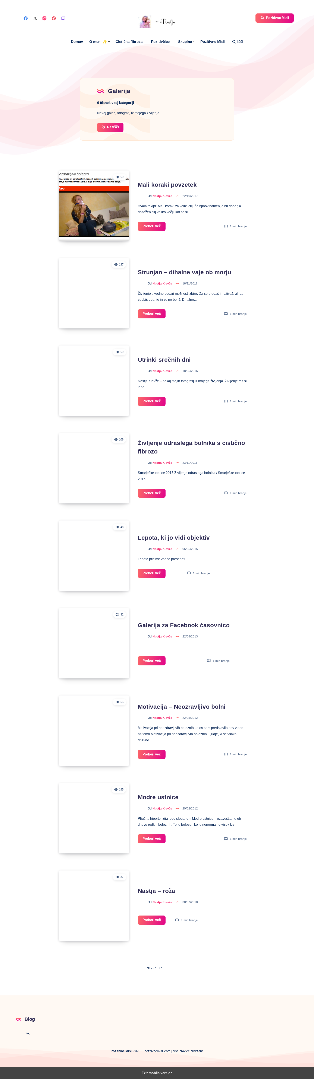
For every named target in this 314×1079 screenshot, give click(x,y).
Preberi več (154, 227)
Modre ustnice (158, 797)
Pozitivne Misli (212, 42)
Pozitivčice (160, 42)
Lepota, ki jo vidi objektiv (174, 537)
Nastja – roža (156, 891)
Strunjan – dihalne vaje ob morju (184, 272)
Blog (28, 1033)
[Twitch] (63, 18)
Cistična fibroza (129, 42)
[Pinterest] (54, 18)
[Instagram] (44, 18)
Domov (77, 42)
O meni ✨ (98, 42)
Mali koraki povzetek (167, 184)
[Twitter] (35, 18)
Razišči (112, 127)
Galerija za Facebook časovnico (184, 625)
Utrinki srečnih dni (164, 359)
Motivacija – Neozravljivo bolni (182, 706)
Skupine (185, 42)
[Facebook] (25, 18)
